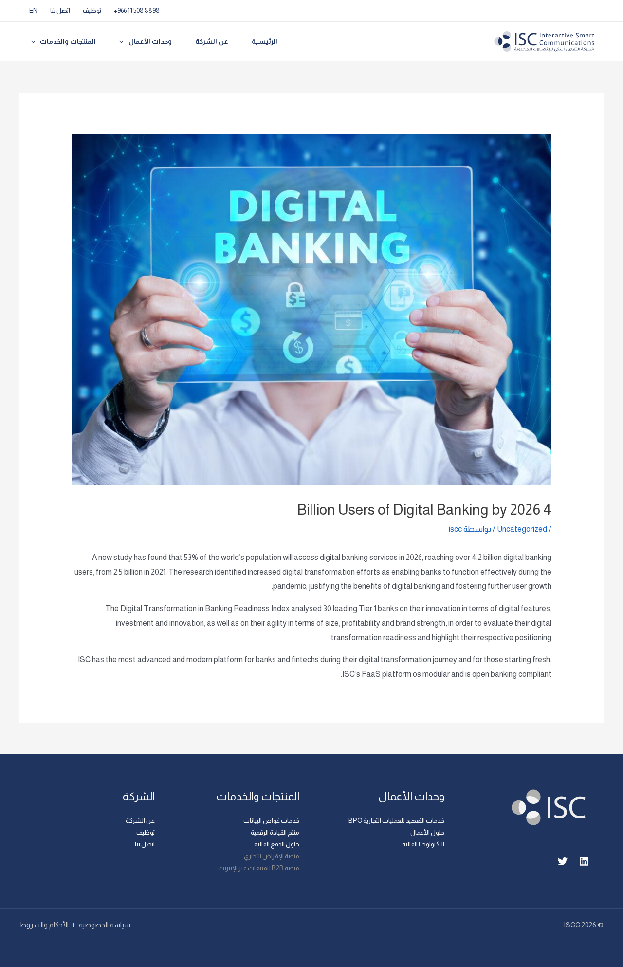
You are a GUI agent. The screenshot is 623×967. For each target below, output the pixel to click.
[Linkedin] (584, 861)
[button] (123, 41)
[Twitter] (563, 861)
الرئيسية (264, 41)
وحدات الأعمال (150, 41)
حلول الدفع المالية (276, 844)
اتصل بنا (60, 10)
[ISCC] (545, 41)
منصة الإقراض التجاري (271, 856)
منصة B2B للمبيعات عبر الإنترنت (258, 868)
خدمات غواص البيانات (271, 820)
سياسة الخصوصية (104, 925)
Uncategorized (522, 529)
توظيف (92, 10)
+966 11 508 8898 (137, 10)
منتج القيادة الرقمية (275, 832)
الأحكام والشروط (44, 925)
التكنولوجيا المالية (423, 844)
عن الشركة (211, 41)
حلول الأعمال (427, 832)
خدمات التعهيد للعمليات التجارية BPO (396, 820)
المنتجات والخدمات (68, 41)
